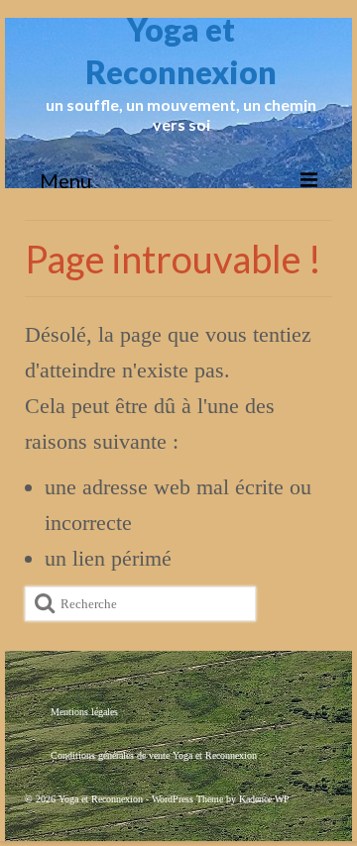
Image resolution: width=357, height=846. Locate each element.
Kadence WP (264, 798)
